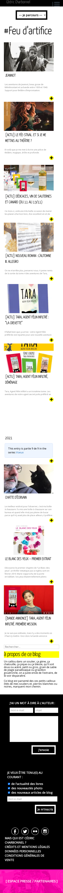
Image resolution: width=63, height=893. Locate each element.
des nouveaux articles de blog (31, 792)
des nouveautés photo (26, 788)
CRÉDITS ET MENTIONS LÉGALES (27, 847)
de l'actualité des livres (26, 784)
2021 (8, 438)
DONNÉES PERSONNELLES (23, 851)
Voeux (20, 452)
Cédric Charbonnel (18, 2)
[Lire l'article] (51, 99)
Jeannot (10, 75)
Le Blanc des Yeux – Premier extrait (28, 559)
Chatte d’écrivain (16, 497)
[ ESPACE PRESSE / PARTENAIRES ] (32, 881)
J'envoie (43, 750)
